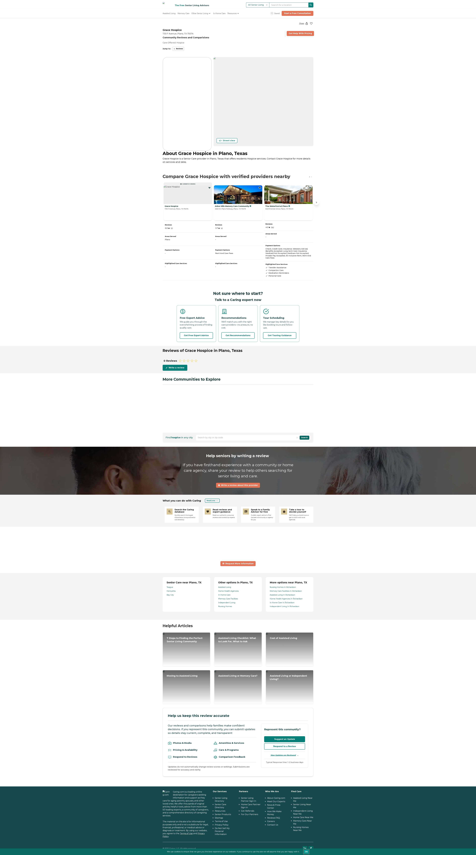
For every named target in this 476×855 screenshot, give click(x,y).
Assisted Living (224, 587)
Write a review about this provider (239, 485)
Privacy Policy (221, 825)
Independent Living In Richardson (284, 606)
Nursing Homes (225, 606)
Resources (220, 811)
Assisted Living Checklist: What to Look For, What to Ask (237, 640)
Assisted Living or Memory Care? (237, 675)
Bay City (170, 595)
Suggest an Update (284, 739)
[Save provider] (311, 23)
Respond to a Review (284, 746)
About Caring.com (276, 798)
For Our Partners (249, 814)
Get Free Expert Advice (196, 335)
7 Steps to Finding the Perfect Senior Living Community (184, 640)
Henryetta (171, 591)
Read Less (211, 501)
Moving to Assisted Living (182, 675)
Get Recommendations (238, 335)
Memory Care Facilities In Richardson (286, 591)
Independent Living (226, 602)
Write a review (176, 367)
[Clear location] (297, 438)
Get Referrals (247, 811)
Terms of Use (186, 833)
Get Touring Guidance (280, 335)
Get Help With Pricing (300, 33)
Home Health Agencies (228, 591)
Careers (271, 821)
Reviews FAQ (273, 818)
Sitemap (219, 818)
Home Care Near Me (303, 817)
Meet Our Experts (276, 801)
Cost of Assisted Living (283, 638)
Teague (170, 587)
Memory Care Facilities (228, 599)
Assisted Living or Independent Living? (288, 677)
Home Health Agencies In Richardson (286, 599)
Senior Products (223, 814)
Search (304, 437)
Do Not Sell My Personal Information (222, 831)
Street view (229, 140)
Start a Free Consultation (297, 13)
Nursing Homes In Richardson (283, 587)
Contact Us (272, 825)
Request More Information (239, 563)
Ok (306, 852)
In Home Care (224, 595)
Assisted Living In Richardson (282, 595)
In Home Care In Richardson (282, 602)
